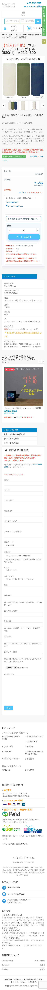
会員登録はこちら (37, 156)
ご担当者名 (8, 500)
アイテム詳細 (9, 276)
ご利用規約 (7, 751)
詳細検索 (30, 770)
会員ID (6, 480)
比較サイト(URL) (10, 652)
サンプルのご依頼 (11, 439)
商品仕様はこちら (13, 115)
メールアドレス (10, 521)
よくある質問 (8, 746)
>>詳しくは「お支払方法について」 (15, 844)
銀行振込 (7, 790)
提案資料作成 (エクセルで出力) (14, 156)
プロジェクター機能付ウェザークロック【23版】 (23, 408)
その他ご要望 (9, 674)
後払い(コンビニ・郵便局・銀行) (18, 809)
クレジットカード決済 (13, 800)
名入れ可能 (29, 21)
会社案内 (30, 759)
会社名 (7, 490)
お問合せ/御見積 (11, 430)
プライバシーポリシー (11, 759)
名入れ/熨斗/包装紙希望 (14, 434)
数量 (6, 585)
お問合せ (30, 746)
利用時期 (7, 636)
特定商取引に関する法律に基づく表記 (28, 979)
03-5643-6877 (12, 202)
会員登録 (14, 30)
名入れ (6, 568)
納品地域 (7, 621)
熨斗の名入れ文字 (11, 611)
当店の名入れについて (35, 736)
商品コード (8, 542)
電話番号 (8, 511)
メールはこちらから (15, 206)
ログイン (14, 26)
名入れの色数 (9, 576)
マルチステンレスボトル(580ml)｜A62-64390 (19, 49)
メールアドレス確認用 (13, 531)
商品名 (7, 552)
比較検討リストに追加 (44, 22)
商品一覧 (6, 770)
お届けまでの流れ (11, 443)
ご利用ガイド (32, 741)
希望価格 (7, 595)
